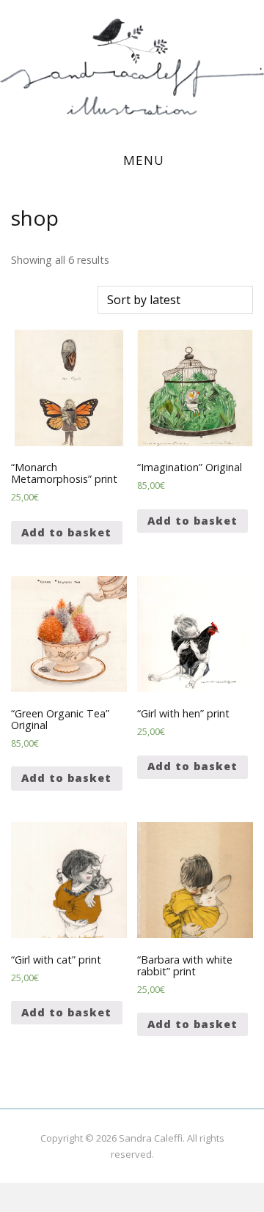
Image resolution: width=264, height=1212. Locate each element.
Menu (143, 160)
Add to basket (66, 532)
